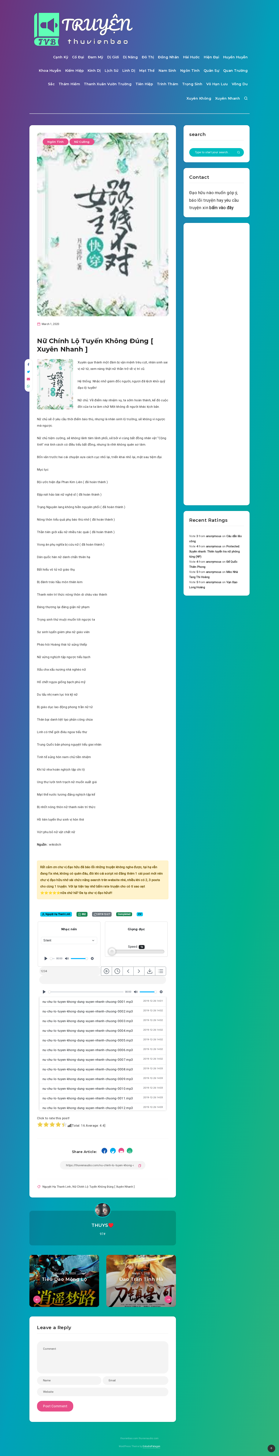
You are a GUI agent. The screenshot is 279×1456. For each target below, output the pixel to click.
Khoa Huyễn (50, 71)
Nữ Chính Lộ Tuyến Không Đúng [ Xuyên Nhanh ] (104, 1186)
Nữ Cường (82, 142)
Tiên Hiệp (144, 84)
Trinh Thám (167, 84)
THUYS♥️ (102, 1225)
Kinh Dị (94, 71)
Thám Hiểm (69, 84)
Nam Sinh (167, 71)
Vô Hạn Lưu (217, 84)
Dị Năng (130, 57)
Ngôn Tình (190, 71)
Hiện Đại (211, 57)
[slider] (52, 958)
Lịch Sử (111, 71)
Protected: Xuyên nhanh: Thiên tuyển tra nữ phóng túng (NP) (214, 551)
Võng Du (240, 84)
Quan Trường (235, 71)
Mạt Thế (147, 71)
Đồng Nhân (168, 57)
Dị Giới (113, 57)
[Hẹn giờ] (117, 971)
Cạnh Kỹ (60, 57)
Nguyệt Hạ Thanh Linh (57, 1186)
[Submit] (238, 153)
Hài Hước (191, 57)
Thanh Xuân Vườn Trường (108, 84)
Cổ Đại (78, 57)
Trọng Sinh (192, 84)
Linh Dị (128, 71)
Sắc (51, 84)
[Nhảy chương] (106, 971)
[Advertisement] (216, 363)
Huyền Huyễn (235, 57)
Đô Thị (148, 57)
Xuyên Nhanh (227, 98)
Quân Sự (211, 71)
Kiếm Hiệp (74, 71)
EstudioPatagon (151, 1446)
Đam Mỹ (95, 57)
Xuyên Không (199, 98)
